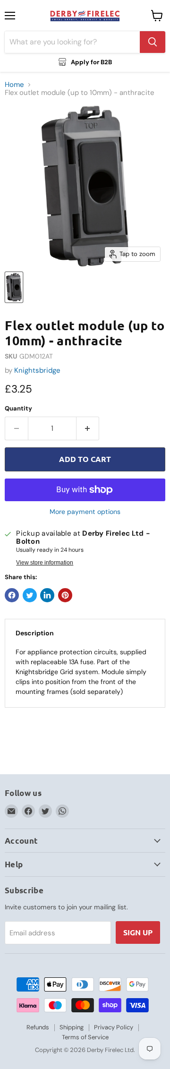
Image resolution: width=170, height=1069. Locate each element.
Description (35, 633)
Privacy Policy (113, 1027)
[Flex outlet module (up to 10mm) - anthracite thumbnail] (14, 287)
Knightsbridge (37, 370)
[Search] (152, 42)
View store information (44, 562)
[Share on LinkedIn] (47, 595)
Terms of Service (85, 1037)
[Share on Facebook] (12, 595)
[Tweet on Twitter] (30, 595)
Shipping (72, 1027)
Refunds (37, 1027)
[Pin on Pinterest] (65, 595)
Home (14, 85)
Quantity (18, 408)
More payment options (85, 511)
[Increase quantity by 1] (88, 428)
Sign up (138, 932)
